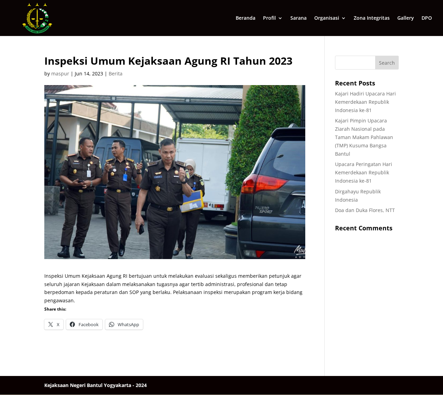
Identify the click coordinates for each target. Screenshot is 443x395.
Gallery (405, 18)
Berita (116, 73)
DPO (427, 18)
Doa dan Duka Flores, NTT (365, 210)
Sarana (298, 18)
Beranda (245, 18)
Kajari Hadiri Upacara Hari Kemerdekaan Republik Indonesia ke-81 (365, 101)
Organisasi (326, 18)
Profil (269, 18)
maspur (60, 73)
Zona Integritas (372, 18)
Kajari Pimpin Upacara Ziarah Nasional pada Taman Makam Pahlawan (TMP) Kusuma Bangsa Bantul (364, 137)
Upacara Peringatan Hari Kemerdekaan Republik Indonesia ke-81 (363, 172)
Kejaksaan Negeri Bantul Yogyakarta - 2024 (95, 385)
